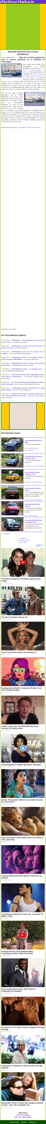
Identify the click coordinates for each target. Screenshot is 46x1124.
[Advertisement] (23, 27)
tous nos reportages (22, 1117)
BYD (26, 448)
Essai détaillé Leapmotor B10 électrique (34, 457)
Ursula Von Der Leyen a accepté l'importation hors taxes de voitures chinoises (23, 395)
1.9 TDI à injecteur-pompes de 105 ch (34, 70)
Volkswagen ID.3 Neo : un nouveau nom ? (27, 369)
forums (24, 1122)
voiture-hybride (33, 516)
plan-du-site (14, 1122)
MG (26, 516)
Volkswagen (22, 127)
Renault (27, 482)
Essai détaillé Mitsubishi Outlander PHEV (33, 521)
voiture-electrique (38, 466)
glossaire (32, 1122)
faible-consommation (34, 127)
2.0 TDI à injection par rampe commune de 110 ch (34, 75)
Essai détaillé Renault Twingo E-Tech (32, 473)
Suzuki (27, 500)
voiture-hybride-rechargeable (32, 449)
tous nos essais (22, 1115)
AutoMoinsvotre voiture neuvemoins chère (23, 540)
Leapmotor (28, 466)
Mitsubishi (28, 532)
